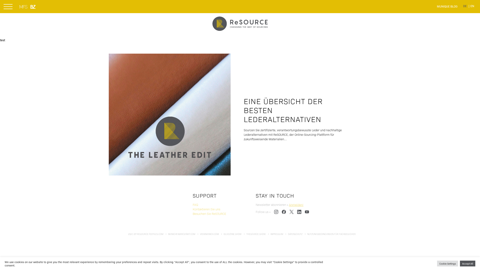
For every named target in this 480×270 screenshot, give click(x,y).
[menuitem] (465, 6)
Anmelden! (296, 205)
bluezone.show (233, 234)
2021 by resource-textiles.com (145, 234)
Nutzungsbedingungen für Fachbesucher (331, 234)
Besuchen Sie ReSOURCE (209, 214)
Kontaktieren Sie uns (206, 209)
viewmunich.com (209, 234)
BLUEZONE (33, 6)
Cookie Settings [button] (447, 263)
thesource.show (256, 234)
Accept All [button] (467, 263)
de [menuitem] (465, 6)
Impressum (277, 234)
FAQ (195, 205)
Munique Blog (447, 6)
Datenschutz (295, 234)
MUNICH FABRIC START (24, 6)
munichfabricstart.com (181, 234)
